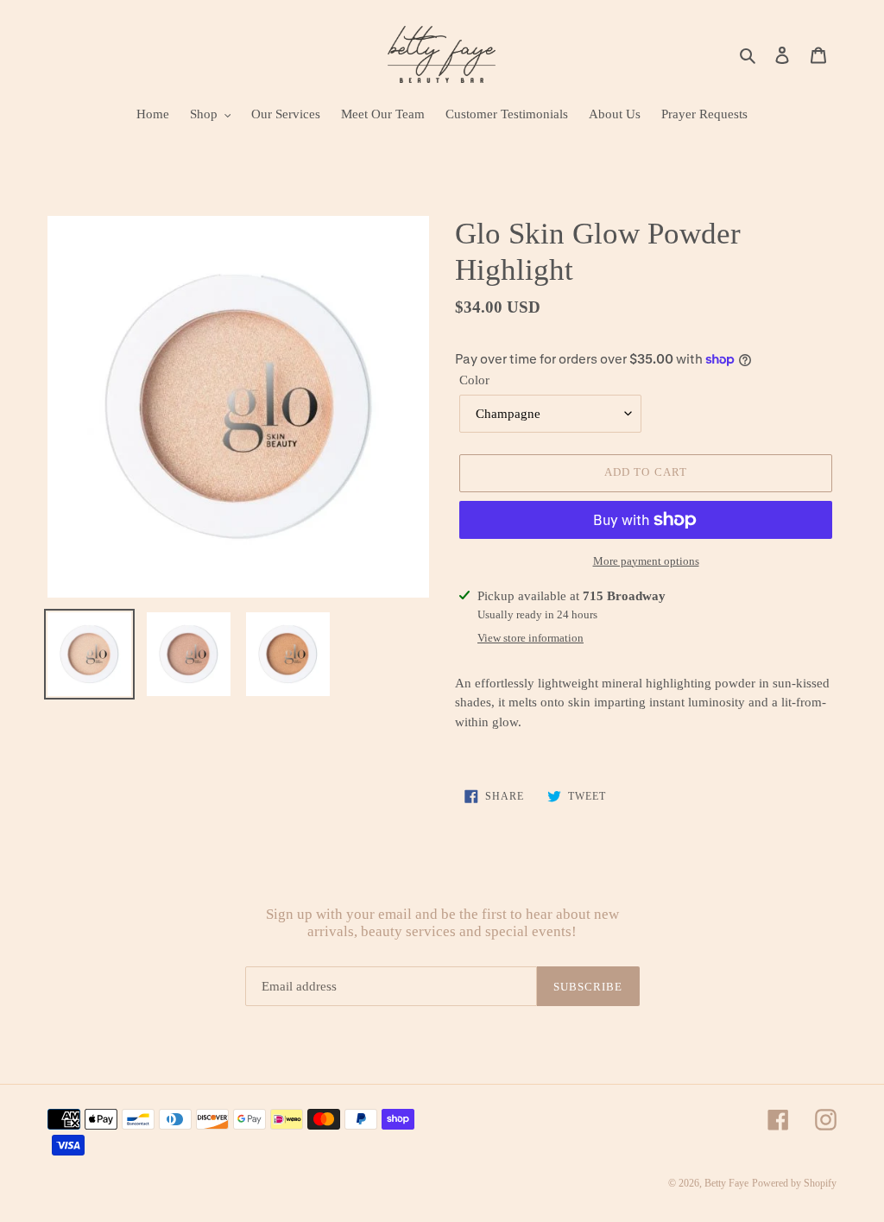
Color (474, 380)
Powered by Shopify (794, 1183)
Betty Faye (726, 1183)
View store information (530, 637)
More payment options (646, 560)
